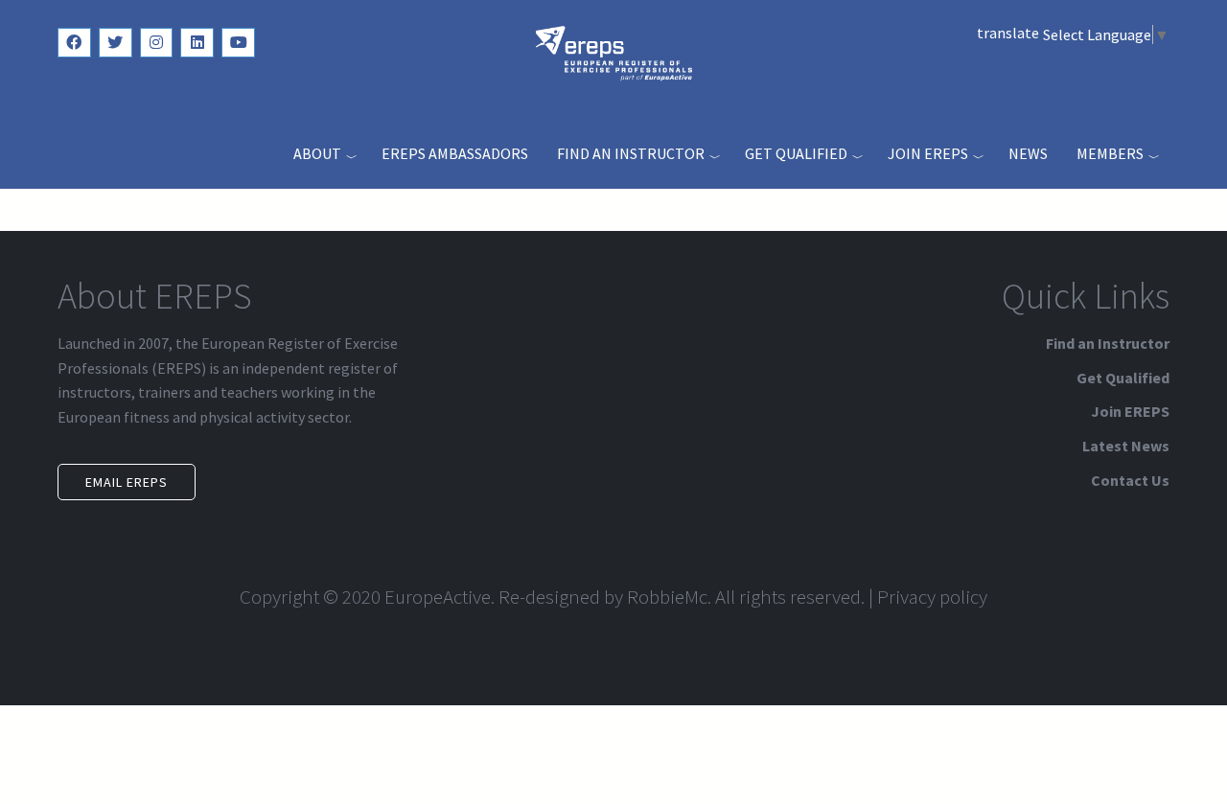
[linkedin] (197, 42)
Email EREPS (126, 482)
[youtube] (238, 42)
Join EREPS (928, 153)
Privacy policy (932, 596)
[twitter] (115, 42)
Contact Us (1130, 480)
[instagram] (157, 42)
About (317, 153)
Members (1110, 153)
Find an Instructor (631, 153)
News (1028, 153)
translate (1008, 32)
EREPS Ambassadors (455, 153)
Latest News (1125, 445)
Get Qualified (796, 153)
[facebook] (74, 42)
